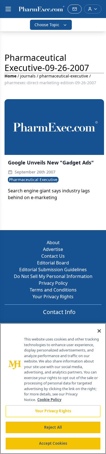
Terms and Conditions (53, 290)
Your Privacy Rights (53, 296)
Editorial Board (53, 263)
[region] (53, 388)
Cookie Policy (49, 399)
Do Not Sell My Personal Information (53, 276)
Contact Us (53, 256)
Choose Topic (46, 24)
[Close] (99, 331)
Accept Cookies (53, 443)
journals (28, 76)
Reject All (53, 427)
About (53, 242)
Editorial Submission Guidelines (53, 269)
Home (10, 76)
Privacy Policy (53, 283)
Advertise (53, 249)
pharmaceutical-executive (63, 76)
